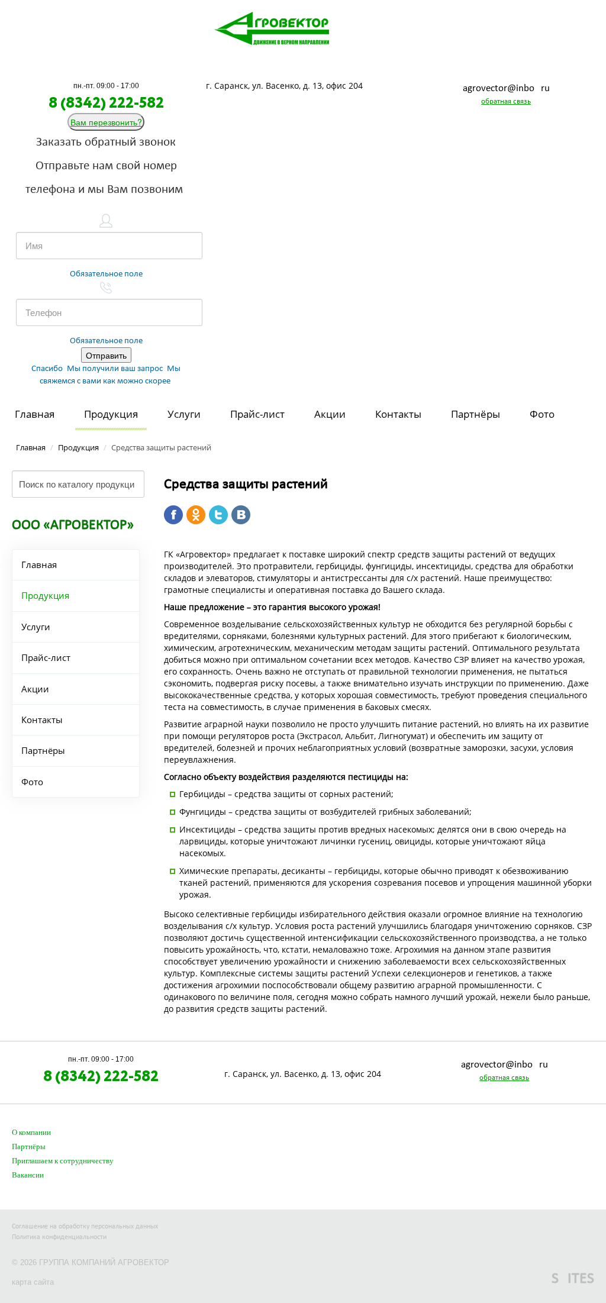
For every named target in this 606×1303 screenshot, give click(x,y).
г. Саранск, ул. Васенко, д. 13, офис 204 (284, 85)
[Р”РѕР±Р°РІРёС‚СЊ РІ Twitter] (218, 514)
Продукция (111, 414)
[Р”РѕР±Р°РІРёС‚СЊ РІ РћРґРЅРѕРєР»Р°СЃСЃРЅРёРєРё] (195, 514)
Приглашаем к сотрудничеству (63, 1161)
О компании (31, 1132)
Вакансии (28, 1175)
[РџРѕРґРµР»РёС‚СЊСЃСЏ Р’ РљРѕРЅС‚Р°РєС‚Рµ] (240, 514)
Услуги (184, 414)
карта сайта (33, 1282)
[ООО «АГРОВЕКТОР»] (271, 27)
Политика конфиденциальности (59, 1237)
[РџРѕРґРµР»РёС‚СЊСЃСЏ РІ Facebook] (173, 514)
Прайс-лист (257, 414)
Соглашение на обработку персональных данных (85, 1226)
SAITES (573, 1279)
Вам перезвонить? (106, 122)
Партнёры (475, 414)
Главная (34, 414)
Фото (542, 414)
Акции (330, 414)
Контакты (398, 414)
